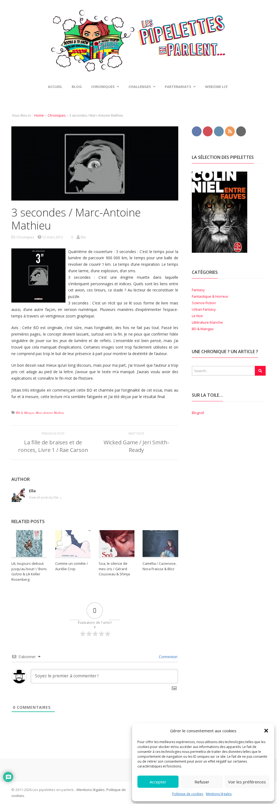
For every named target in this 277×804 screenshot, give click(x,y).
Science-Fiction (204, 302)
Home (39, 115)
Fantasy (198, 289)
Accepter (158, 782)
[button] (266, 730)
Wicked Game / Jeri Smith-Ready (136, 446)
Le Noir (197, 315)
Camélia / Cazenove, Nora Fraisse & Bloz (159, 566)
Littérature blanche (207, 322)
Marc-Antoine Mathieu (50, 413)
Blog (77, 86)
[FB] (197, 131)
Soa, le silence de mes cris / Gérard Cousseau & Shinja (114, 568)
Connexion (167, 656)
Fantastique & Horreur (210, 296)
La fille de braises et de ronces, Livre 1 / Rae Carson (53, 446)
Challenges (139, 86)
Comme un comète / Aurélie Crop (71, 566)
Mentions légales (219, 794)
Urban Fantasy (204, 309)
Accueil (55, 86)
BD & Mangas (25, 413)
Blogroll (198, 412)
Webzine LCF (216, 86)
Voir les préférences (247, 782)
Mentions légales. (91, 789)
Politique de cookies (187, 794)
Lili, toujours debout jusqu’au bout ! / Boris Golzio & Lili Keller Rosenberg (29, 571)
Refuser (201, 782)
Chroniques (56, 115)
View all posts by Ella (45, 497)
